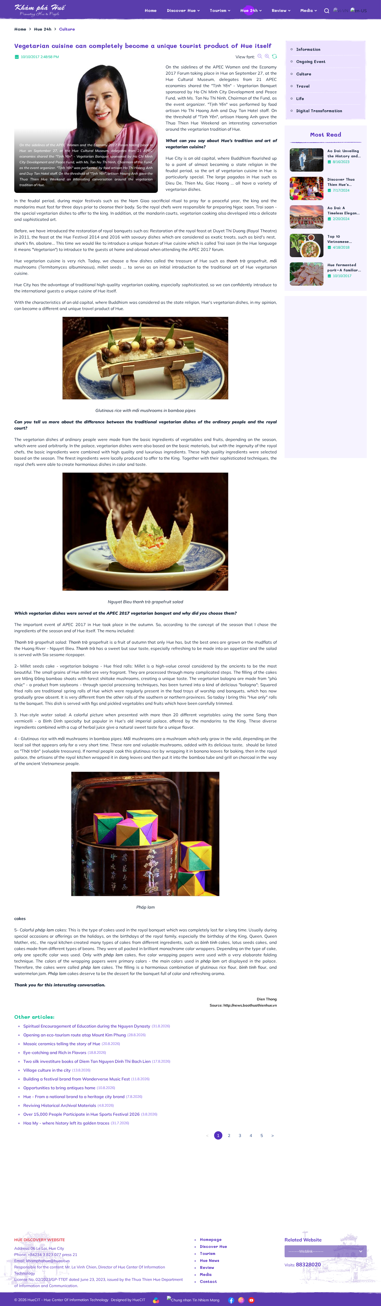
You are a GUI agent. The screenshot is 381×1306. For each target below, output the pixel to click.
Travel (302, 86)
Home (151, 10)
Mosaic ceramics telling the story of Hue (61, 1043)
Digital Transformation (319, 110)
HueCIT (138, 1299)
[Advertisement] (145, 1183)
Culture (303, 73)
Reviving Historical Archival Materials (59, 1105)
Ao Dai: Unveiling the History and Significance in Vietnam (343, 153)
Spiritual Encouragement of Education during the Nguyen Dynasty (86, 1026)
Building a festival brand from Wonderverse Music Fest (76, 1079)
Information (308, 49)
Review (279, 10)
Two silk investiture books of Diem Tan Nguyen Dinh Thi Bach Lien (87, 1061)
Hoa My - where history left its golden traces (66, 1123)
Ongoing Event (311, 61)
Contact (208, 1281)
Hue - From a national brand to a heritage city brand (74, 1096)
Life (300, 98)
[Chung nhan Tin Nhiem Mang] (193, 1299)
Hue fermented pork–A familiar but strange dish (343, 267)
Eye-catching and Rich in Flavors (54, 1052)
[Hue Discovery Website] (48, 10)
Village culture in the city (47, 1070)
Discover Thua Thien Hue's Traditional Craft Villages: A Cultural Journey (344, 182)
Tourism (218, 10)
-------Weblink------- (305, 1251)
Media (306, 10)
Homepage (211, 1239)
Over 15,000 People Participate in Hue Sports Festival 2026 (81, 1114)
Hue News (209, 1260)
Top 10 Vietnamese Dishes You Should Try (344, 239)
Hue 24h (249, 10)
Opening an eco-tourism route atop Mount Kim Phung (74, 1034)
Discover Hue (181, 10)
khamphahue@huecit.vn (48, 1260)
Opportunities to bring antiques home (59, 1087)
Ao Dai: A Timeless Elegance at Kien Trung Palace (344, 210)
